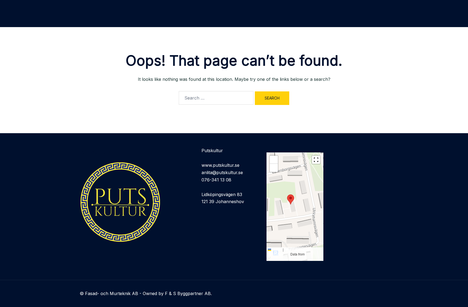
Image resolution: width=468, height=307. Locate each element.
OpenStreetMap (279, 258)
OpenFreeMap (295, 249)
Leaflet (276, 249)
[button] (290, 199)
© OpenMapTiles (288, 251)
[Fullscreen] (316, 160)
